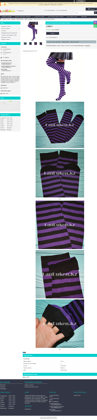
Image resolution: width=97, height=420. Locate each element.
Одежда (13, 19)
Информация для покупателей (9, 32)
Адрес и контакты (29, 385)
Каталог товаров (6, 28)
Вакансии (84, 16)
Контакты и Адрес (40, 16)
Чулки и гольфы (29, 19)
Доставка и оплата (6, 26)
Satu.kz (55, 417)
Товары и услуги (6, 19)
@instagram (3, 388)
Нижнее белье (19, 19)
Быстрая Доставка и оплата (56, 16)
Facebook (3, 386)
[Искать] (95, 12)
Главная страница (7, 16)
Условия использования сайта (9, 35)
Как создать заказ (72, 16)
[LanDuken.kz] (8, 12)
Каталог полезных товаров (22, 16)
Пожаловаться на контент (51, 418)
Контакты (4, 30)
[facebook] (23, 352)
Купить (52, 33)
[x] (25, 352)
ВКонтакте (3, 385)
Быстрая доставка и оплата (31, 386)
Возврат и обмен (6, 39)
